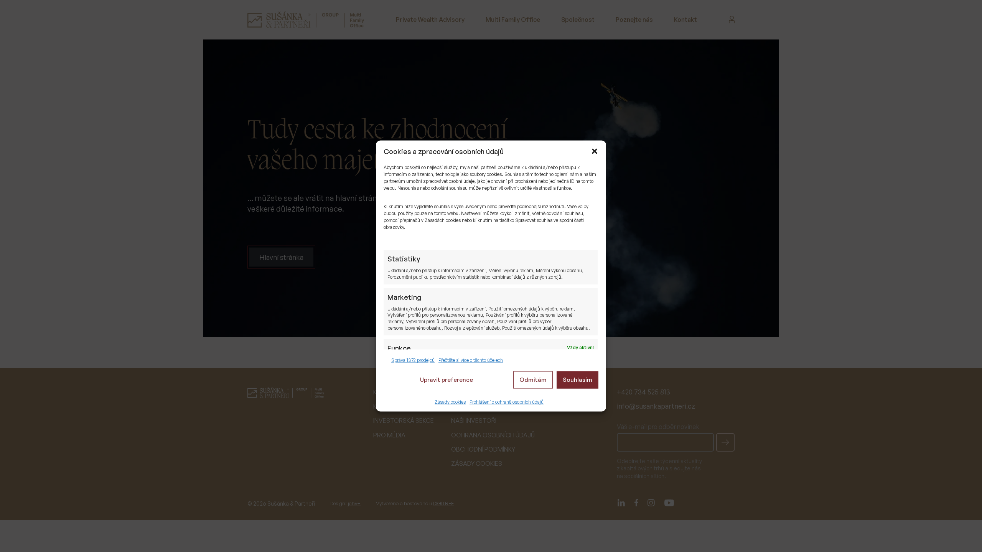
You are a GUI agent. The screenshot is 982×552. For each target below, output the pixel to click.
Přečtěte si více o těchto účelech (470, 360)
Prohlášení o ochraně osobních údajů (507, 401)
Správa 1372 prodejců (413, 360)
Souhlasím (577, 379)
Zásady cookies (450, 401)
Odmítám (533, 379)
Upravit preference (446, 379)
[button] (594, 151)
